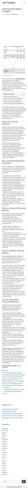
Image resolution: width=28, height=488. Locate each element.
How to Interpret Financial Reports (12, 101)
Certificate (5, 439)
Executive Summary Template (10, 409)
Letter (3, 457)
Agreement (5, 428)
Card (3, 437)
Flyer (3, 450)
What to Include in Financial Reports (13, 99)
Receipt (4, 465)
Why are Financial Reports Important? (13, 98)
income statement (7, 132)
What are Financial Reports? (11, 96)
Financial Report (6, 374)
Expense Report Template (9, 411)
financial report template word (10, 379)
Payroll (4, 461)
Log (3, 459)
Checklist (4, 441)
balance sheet (19, 130)
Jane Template (8, 3)
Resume (4, 470)
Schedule (4, 472)
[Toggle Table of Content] (22, 94)
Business (4, 435)
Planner (4, 463)
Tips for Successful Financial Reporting (14, 103)
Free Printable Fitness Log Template (12, 413)
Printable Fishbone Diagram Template (14, 389)
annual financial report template (12, 372)
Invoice (4, 454)
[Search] (24, 481)
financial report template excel (14, 376)
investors (11, 108)
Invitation (4, 452)
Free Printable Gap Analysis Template (12, 415)
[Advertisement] (14, 30)
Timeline (4, 474)
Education (5, 448)
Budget (4, 432)
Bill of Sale (5, 430)
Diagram (4, 446)
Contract (4, 443)
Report (6, 370)
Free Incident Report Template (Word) (12, 417)
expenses (16, 234)
